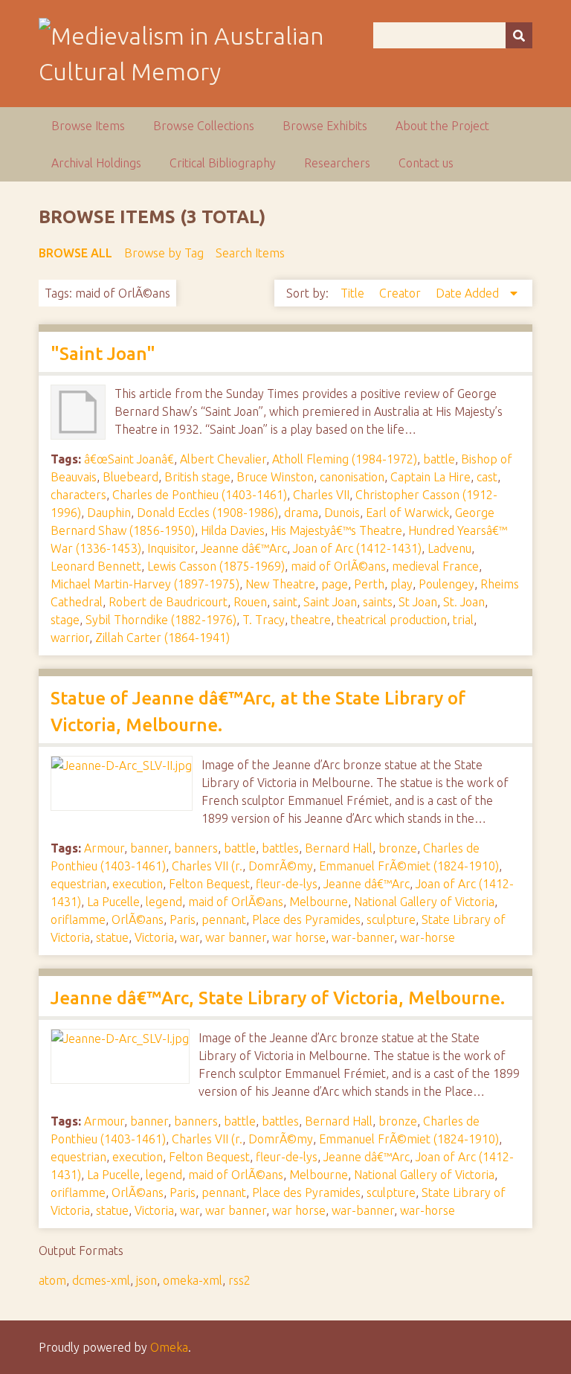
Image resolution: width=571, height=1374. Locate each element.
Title (354, 293)
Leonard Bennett (96, 566)
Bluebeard (130, 477)
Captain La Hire (430, 477)
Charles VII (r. (207, 866)
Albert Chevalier (223, 459)
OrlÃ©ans (138, 919)
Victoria (154, 937)
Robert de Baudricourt (168, 602)
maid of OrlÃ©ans (338, 566)
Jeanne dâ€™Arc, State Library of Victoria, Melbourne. (278, 998)
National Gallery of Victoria (424, 901)
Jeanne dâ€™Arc (244, 548)
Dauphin (109, 512)
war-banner (363, 937)
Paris (183, 919)
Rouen (250, 602)
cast (487, 477)
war (189, 937)
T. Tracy (263, 619)
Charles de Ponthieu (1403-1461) (199, 494)
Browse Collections (203, 125)
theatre (311, 619)
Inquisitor (171, 548)
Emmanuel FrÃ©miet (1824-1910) (409, 866)
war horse (299, 937)
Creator (401, 293)
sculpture (391, 919)
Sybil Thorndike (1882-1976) (161, 619)
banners (196, 848)
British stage (197, 477)
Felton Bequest (209, 883)
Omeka (169, 1347)
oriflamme (78, 919)
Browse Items (88, 125)
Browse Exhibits (325, 125)
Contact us (426, 163)
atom (52, 1280)
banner (149, 848)
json (146, 1280)
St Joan (418, 602)
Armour (104, 848)
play (401, 584)
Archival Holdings (96, 163)
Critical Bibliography (223, 163)
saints (378, 602)
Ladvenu (449, 548)
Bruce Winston (275, 477)
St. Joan (464, 602)
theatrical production (392, 619)
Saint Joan (330, 602)
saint (285, 602)
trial (463, 619)
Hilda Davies (233, 530)
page (334, 584)
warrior (70, 637)
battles (280, 848)
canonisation (352, 477)
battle (439, 459)
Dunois (342, 512)
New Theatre (280, 584)
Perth (369, 584)
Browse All (75, 253)
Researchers (337, 163)
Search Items (250, 253)
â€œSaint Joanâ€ (129, 459)
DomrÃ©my (280, 866)
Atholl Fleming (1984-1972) (344, 459)
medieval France (435, 566)
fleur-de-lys (286, 883)
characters (78, 494)
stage (65, 619)
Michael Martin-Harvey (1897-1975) (145, 584)
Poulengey (446, 584)
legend (164, 901)
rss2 (239, 1280)
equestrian (78, 883)
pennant (223, 919)
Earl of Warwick (407, 512)
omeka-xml (192, 1280)
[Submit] (519, 35)
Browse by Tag (164, 253)
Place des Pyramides (306, 919)
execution (137, 883)
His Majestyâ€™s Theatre (336, 530)
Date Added (469, 293)
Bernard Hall (338, 848)
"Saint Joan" (103, 354)
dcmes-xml (101, 1280)
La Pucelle (113, 901)
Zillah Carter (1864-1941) (162, 637)
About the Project (442, 125)
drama (301, 512)
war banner (235, 937)
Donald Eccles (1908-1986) (207, 512)
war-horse (427, 937)
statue (112, 937)
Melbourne (318, 901)
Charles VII (321, 494)
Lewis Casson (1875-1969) (216, 566)
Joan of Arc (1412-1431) (357, 548)
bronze (397, 848)
